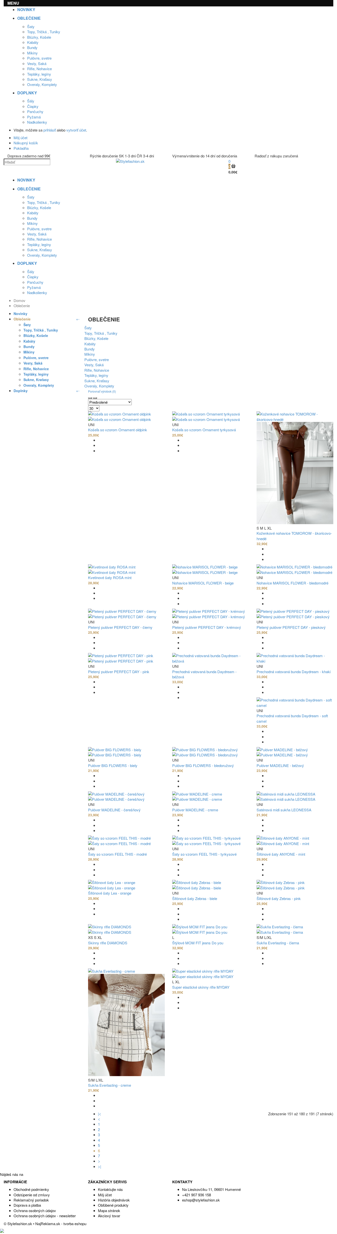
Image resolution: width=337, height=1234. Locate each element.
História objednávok (114, 1199)
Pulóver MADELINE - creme (195, 809)
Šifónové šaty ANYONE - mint (281, 854)
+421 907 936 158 (196, 1194)
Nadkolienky (37, 122)
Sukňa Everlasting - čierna (278, 942)
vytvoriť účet (76, 130)
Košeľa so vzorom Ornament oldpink (117, 429)
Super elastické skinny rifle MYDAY (200, 987)
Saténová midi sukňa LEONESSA (284, 809)
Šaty (31, 26)
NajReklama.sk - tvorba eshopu (60, 1223)
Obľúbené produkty (113, 1205)
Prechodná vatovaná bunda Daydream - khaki (294, 671)
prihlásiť (49, 130)
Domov (19, 300)
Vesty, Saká (36, 63)
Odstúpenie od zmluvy (32, 1194)
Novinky (20, 313)
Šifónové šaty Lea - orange (109, 893)
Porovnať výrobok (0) (102, 391)
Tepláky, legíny (39, 74)
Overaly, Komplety (42, 84)
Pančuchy (35, 111)
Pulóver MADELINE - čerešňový (114, 809)
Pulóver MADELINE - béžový (280, 765)
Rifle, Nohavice (39, 68)
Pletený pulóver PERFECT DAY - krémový (206, 627)
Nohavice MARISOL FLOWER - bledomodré (292, 582)
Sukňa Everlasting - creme (109, 1085)
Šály (30, 100)
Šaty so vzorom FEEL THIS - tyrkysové (204, 854)
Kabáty (32, 42)
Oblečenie (22, 305)
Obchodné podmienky (31, 1189)
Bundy (32, 47)
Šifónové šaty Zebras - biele (194, 898)
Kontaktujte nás (110, 1189)
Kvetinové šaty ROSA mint (109, 577)
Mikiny (32, 52)
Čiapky (32, 106)
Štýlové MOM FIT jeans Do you (197, 942)
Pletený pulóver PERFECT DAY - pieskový (291, 627)
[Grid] (90, 398)
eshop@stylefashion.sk (201, 1199)
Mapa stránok (109, 1210)
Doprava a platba (27, 1205)
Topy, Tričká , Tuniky (43, 31)
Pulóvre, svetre (39, 58)
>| (99, 1166)
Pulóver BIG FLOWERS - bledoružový (203, 765)
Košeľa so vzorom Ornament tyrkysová (204, 429)
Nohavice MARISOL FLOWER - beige (203, 582)
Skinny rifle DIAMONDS (107, 942)
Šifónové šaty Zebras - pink (279, 898)
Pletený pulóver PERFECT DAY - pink (118, 671)
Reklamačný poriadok (31, 1199)
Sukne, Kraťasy (39, 79)
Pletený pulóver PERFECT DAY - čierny (120, 627)
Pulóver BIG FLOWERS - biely (112, 765)
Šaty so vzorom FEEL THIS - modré (117, 854)
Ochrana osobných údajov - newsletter (45, 1215)
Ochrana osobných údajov (35, 1210)
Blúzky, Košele (39, 37)
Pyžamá (34, 116)
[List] (95, 398)
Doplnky (21, 390)
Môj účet (105, 1194)
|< (99, 1113)
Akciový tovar (109, 1215)
